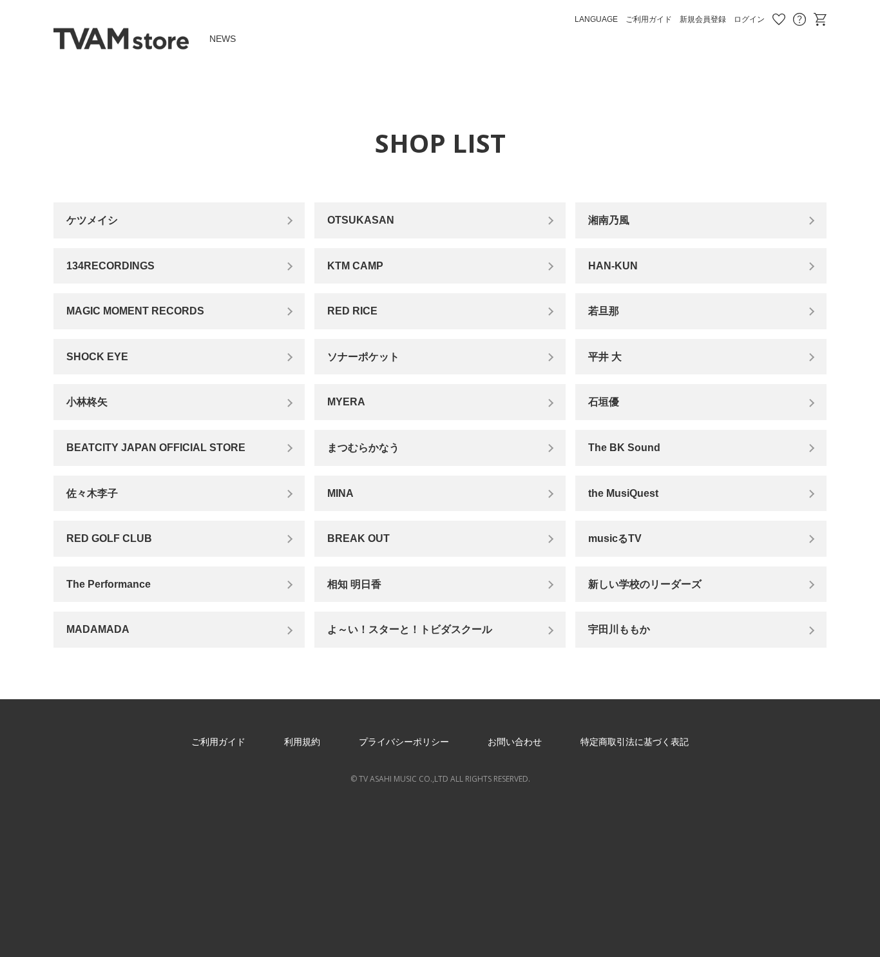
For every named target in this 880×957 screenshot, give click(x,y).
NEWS (222, 39)
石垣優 (603, 401)
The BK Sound (624, 447)
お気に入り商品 (778, 19)
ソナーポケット (363, 356)
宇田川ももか (619, 629)
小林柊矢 (87, 401)
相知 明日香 (354, 584)
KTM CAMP (355, 265)
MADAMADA (97, 629)
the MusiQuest (623, 493)
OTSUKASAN (360, 220)
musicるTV (615, 538)
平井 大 (605, 356)
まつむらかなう (363, 447)
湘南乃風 (608, 220)
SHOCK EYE (97, 356)
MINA (340, 493)
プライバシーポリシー (404, 742)
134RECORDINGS (110, 265)
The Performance (108, 584)
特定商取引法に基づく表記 (634, 742)
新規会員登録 (703, 19)
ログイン (749, 19)
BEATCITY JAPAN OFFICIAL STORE (155, 447)
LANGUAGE (596, 19)
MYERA (346, 401)
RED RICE (352, 310)
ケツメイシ (92, 220)
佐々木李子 (92, 493)
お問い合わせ (799, 19)
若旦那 (603, 310)
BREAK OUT (358, 538)
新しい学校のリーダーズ (645, 584)
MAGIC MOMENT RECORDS (135, 310)
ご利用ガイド (649, 19)
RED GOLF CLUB (109, 538)
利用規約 (302, 742)
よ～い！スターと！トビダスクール (409, 629)
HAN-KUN (613, 265)
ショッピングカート (820, 19)
